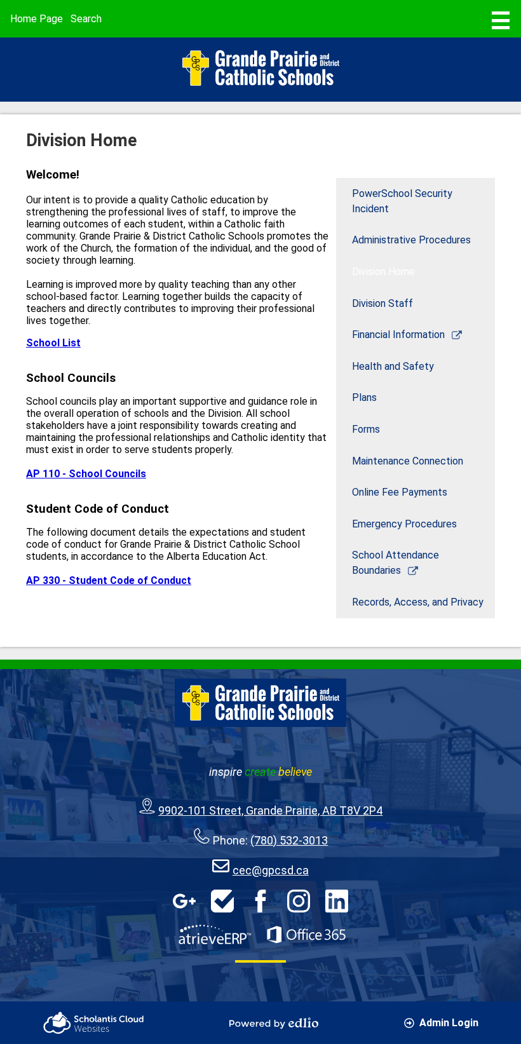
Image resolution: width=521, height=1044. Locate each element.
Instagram (298, 901)
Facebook (260, 901)
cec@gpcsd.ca (271, 870)
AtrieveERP (214, 934)
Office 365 (306, 934)
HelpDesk (222, 901)
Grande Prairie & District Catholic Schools (260, 68)
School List (53, 343)
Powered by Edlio (273, 1023)
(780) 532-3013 (289, 840)
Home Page (36, 19)
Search (86, 19)
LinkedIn (336, 901)
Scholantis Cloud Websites (93, 1023)
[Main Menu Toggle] (501, 20)
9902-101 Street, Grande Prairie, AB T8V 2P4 (270, 810)
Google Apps (184, 901)
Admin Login (448, 1023)
